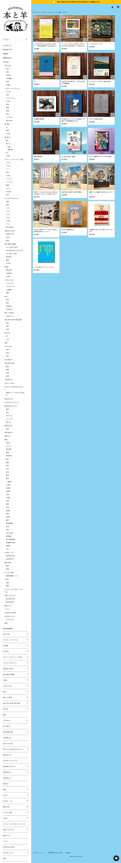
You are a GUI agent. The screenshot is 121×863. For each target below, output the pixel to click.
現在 (7, 326)
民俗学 (8, 510)
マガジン (8, 217)
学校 (7, 356)
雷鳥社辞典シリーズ (12, 576)
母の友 (8, 443)
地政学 (8, 517)
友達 (7, 353)
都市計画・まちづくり (11, 406)
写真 (7, 172)
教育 (7, 349)
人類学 (8, 498)
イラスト (8, 166)
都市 (7, 409)
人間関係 (9, 289)
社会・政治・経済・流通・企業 (13, 319)
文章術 (8, 85)
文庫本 (7, 267)
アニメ (8, 224)
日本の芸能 (9, 227)
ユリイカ (8, 446)
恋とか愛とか (9, 359)
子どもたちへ (8, 346)
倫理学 (8, 546)
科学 (7, 469)
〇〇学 (7, 459)
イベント (7, 609)
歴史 (7, 566)
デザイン (8, 163)
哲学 (7, 475)
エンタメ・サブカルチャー (12, 198)
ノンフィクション (10, 98)
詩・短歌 (7, 124)
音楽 (7, 205)
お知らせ (5, 54)
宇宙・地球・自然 (9, 363)
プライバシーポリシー (39, 852)
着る (7, 140)
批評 (7, 114)
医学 (7, 478)
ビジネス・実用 (9, 572)
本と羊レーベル (9, 552)
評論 (7, 81)
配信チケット (8, 605)
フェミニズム (10, 283)
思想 (7, 429)
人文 (7, 549)
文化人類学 (9, 533)
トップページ (36, 12)
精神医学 (9, 536)
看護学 (10, 481)
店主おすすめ (9, 399)
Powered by (74, 859)
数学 (7, 520)
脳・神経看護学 (10, 539)
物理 (7, 504)
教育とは (7, 436)
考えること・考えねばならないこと (13, 749)
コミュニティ (9, 419)
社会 (7, 472)
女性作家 (9, 273)
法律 (7, 494)
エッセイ (8, 91)
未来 (7, 329)
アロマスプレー (10, 619)
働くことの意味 (9, 313)
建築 (7, 185)
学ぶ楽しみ (9, 309)
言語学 (8, 491)
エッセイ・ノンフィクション (12, 88)
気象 (7, 530)
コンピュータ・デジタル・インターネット (14, 824)
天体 (7, 373)
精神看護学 (9, 523)
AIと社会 (8, 191)
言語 (7, 111)
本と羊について (7, 49)
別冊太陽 (9, 455)
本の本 (8, 237)
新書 (6, 623)
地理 (7, 569)
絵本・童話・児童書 (10, 244)
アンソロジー (10, 117)
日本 (7, 69)
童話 (7, 260)
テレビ (8, 211)
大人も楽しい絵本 (11, 253)
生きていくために (10, 383)
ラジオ (8, 214)
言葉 (7, 107)
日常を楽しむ (9, 432)
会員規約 (67, 852)
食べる (8, 143)
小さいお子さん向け (12, 247)
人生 (7, 339)
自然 (7, 465)
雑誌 (6, 439)
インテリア (9, 179)
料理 (9, 147)
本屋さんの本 (10, 234)
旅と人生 (7, 333)
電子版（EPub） (10, 556)
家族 (6, 343)
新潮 (7, 452)
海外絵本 (9, 257)
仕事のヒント (10, 316)
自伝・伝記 (9, 120)
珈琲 (7, 582)
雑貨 (7, 586)
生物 (7, 376)
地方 (7, 412)
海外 (7, 72)
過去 (7, 323)
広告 (7, 195)
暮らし (6, 296)
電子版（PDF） (10, 559)
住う (7, 153)
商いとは (8, 422)
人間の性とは (9, 379)
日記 (7, 95)
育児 (7, 303)
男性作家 (9, 270)
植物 (7, 369)
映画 (7, 201)
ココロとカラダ (9, 280)
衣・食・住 (7, 137)
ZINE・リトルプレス (10, 595)
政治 (7, 507)
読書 (7, 240)
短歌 (7, 130)
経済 (7, 526)
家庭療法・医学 (10, 542)
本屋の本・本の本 (10, 231)
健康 (7, 293)
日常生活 (9, 306)
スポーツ (8, 188)
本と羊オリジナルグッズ (12, 402)
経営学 (8, 488)
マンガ (8, 208)
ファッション (9, 182)
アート (8, 169)
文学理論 (9, 78)
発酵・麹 (10, 149)
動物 (7, 366)
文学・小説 (8, 65)
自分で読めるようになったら (14, 250)
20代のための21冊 (10, 613)
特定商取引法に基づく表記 (55, 852)
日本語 (8, 75)
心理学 (8, 485)
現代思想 (9, 449)
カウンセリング (10, 286)
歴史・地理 (8, 562)
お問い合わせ (7, 58)
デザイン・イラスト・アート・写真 (51, 12)
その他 (8, 101)
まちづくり (9, 415)
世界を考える (9, 425)
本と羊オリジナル (10, 616)
